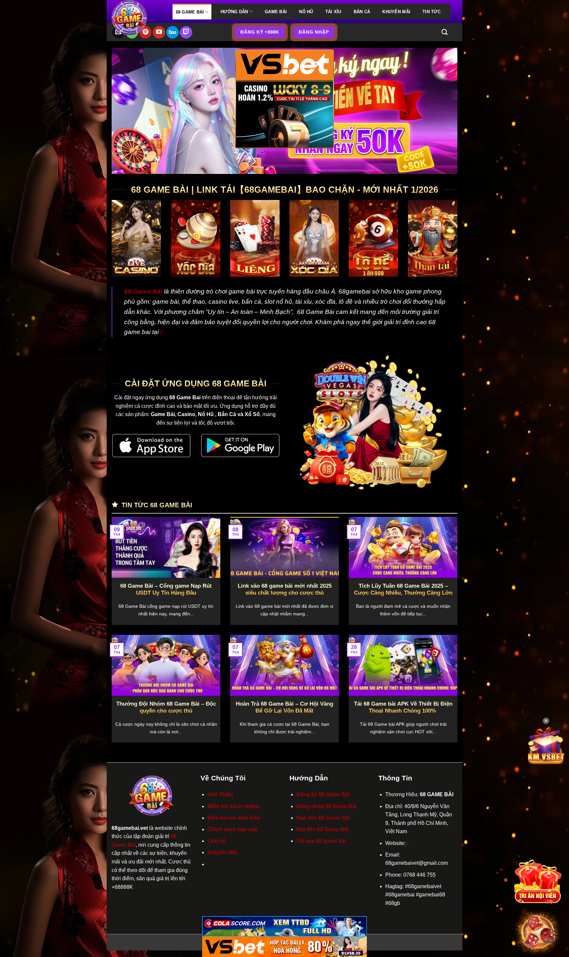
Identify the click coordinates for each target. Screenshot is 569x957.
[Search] (444, 32)
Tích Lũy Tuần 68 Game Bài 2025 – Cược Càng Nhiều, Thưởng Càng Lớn (403, 589)
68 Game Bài (190, 12)
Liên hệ (216, 841)
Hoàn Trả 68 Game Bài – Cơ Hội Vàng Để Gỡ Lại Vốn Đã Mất (284, 707)
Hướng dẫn (234, 11)
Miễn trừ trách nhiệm (233, 806)
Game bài (276, 11)
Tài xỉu (333, 11)
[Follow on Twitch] (186, 32)
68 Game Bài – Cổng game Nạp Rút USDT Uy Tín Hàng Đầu (166, 589)
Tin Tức (431, 11)
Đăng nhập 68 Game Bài (326, 806)
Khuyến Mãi (396, 11)
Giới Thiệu (220, 794)
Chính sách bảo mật (232, 829)
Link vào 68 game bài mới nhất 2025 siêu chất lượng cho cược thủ (285, 589)
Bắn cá (362, 11)
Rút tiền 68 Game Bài (322, 829)
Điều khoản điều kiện (233, 818)
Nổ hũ (306, 11)
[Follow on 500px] (172, 32)
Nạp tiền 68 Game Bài (323, 818)
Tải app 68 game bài (321, 841)
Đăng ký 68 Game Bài (323, 794)
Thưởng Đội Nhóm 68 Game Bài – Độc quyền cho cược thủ (166, 707)
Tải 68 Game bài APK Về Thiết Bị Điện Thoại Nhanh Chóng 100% (403, 707)
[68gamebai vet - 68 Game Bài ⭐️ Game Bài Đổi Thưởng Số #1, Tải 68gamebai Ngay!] (137, 17)
